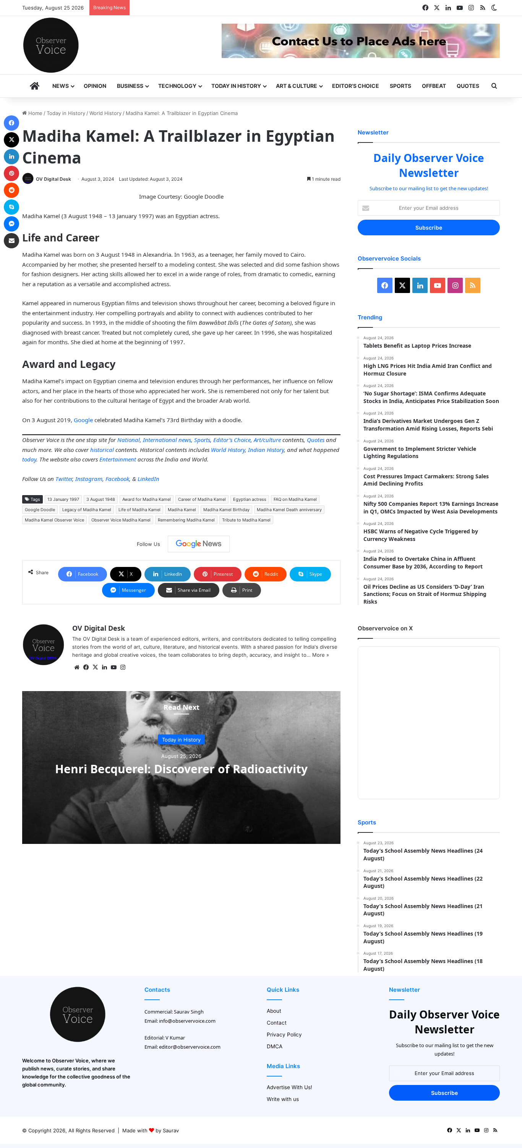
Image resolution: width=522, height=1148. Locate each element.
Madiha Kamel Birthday (226, 509)
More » (320, 655)
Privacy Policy (284, 1034)
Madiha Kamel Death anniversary (289, 509)
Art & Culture (296, 86)
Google (83, 420)
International (160, 440)
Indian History (266, 449)
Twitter (63, 479)
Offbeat (434, 86)
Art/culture (267, 440)
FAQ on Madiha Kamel (295, 499)
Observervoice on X (385, 628)
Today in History (236, 86)
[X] (95, 667)
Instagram (88, 479)
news (184, 440)
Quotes (468, 86)
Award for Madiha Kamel (146, 499)
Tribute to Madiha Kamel (246, 520)
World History (105, 113)
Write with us (283, 1099)
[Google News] (199, 544)
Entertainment (117, 459)
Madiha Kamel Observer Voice (54, 520)
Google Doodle (40, 509)
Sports (400, 86)
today (29, 459)
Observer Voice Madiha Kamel (121, 520)
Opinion (95, 86)
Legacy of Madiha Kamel (86, 509)
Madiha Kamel (182, 509)
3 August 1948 (100, 499)
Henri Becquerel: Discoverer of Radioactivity (181, 768)
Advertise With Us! (289, 1087)
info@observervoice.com (187, 1020)
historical (102, 449)
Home (34, 113)
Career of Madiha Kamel (202, 499)
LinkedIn (148, 479)
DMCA (274, 1046)
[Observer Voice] (50, 45)
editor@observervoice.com (189, 1046)
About (274, 1011)
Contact (277, 1023)
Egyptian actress (249, 499)
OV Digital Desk (53, 179)
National (128, 440)
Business (130, 86)
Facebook (117, 479)
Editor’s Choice (355, 86)
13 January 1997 (63, 499)
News (60, 86)
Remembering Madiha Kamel (186, 520)
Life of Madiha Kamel (139, 509)
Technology (177, 86)
